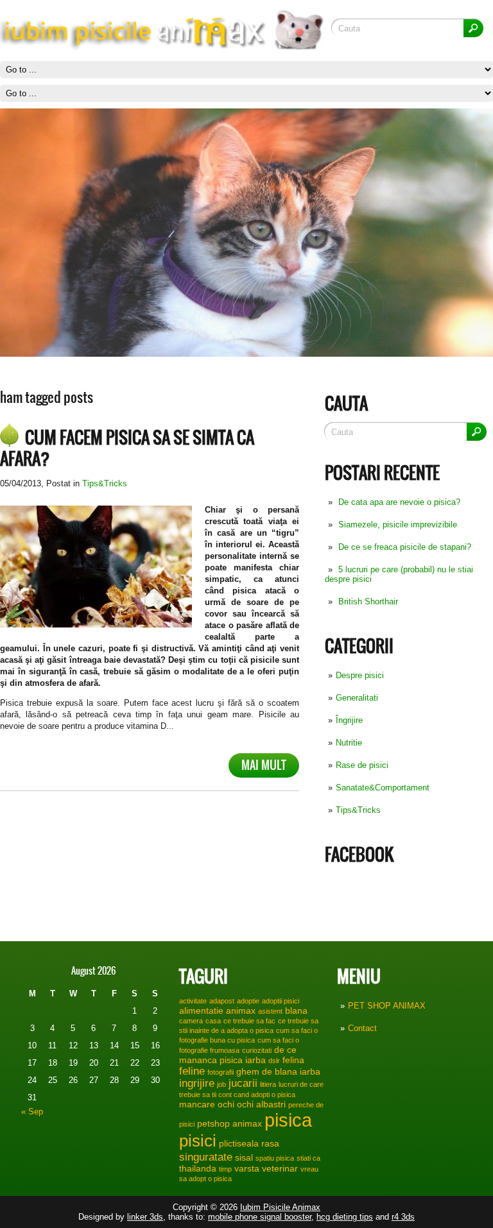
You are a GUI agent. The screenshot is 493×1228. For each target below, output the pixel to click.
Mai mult (263, 765)
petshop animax (229, 1123)
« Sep (32, 1111)
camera (191, 1021)
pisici (197, 1140)
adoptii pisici (280, 1001)
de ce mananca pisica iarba (238, 1055)
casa (213, 1021)
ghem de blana (266, 1071)
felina (293, 1060)
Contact (362, 1028)
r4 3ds (403, 1217)
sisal (244, 1157)
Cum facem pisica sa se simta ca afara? (127, 448)
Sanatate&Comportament (382, 787)
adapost (221, 1001)
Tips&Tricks (358, 810)
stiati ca (308, 1158)
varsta (246, 1168)
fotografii (220, 1072)
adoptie (248, 1001)
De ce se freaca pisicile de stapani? (404, 547)
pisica (288, 1119)
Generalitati (357, 698)
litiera (268, 1084)
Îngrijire (349, 720)
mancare (197, 1104)
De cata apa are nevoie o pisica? (399, 502)
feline (192, 1071)
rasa (270, 1143)
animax (240, 1010)
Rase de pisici (362, 765)
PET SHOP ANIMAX (387, 1006)
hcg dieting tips (344, 1217)
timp (225, 1169)
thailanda (197, 1168)
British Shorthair (368, 601)
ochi (226, 1104)
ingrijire (196, 1083)
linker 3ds (145, 1217)
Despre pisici (360, 675)
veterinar (280, 1168)
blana (296, 1010)
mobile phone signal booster (259, 1217)
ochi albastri (261, 1104)
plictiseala (239, 1143)
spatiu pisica (274, 1158)
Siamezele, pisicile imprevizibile (397, 524)
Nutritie (349, 742)
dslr (274, 1060)
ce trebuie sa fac (249, 1021)
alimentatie (201, 1010)
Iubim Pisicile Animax (280, 1207)
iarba (310, 1071)
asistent (270, 1011)
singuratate (205, 1157)
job (221, 1084)
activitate (193, 1001)
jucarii (243, 1083)
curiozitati (257, 1050)
